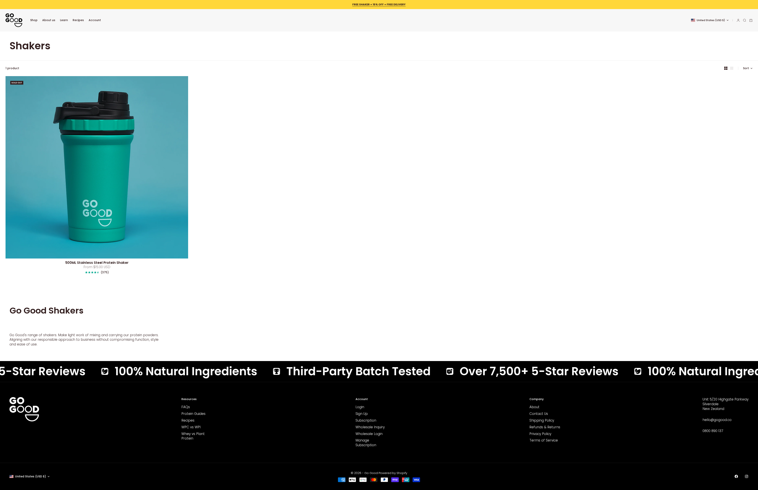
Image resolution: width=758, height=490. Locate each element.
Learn (64, 20)
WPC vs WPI (191, 427)
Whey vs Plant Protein (193, 436)
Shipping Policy (541, 420)
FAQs (185, 407)
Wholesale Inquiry (370, 427)
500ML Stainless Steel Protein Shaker (97, 263)
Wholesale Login (369, 433)
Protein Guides (193, 413)
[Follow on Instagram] (747, 476)
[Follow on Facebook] (736, 476)
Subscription (366, 420)
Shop (34, 20)
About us (48, 20)
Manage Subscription (366, 442)
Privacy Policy (540, 433)
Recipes (78, 20)
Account (95, 20)
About (534, 407)
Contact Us (538, 413)
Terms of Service (543, 440)
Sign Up (362, 413)
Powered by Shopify (393, 473)
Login (360, 407)
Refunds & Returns (544, 427)
